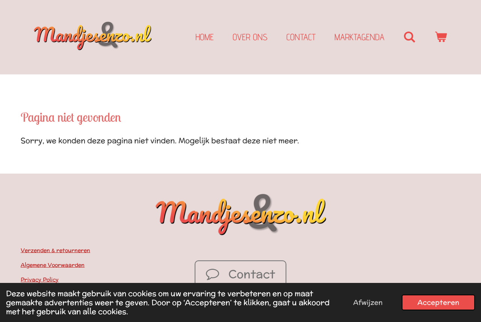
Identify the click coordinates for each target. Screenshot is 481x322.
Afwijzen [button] (368, 302)
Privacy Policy (40, 279)
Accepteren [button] (438, 302)
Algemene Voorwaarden (53, 265)
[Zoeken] (410, 37)
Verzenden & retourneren (55, 250)
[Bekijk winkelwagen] (441, 37)
